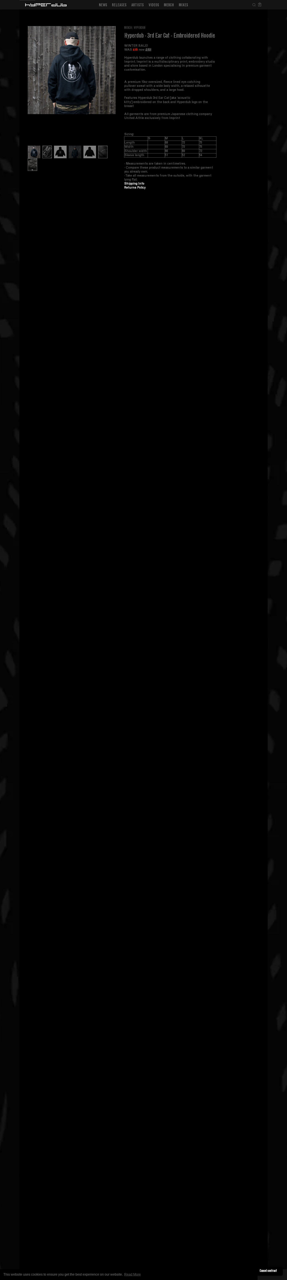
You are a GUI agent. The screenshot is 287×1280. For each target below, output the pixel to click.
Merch (169, 5)
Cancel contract (268, 1271)
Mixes (183, 5)
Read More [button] (132, 1274)
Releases (119, 5)
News (103, 5)
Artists (137, 5)
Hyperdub (139, 28)
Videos (154, 5)
